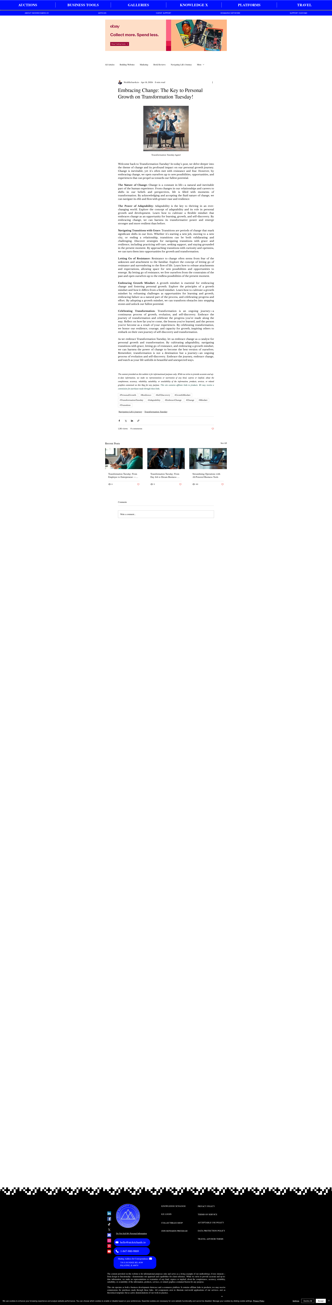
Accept (321, 1301)
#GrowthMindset (182, 395)
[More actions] (212, 82)
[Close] (328, 1301)
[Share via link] (138, 420)
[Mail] (117, 1242)
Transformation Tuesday (155, 412)
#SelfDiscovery (163, 395)
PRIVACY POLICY (206, 1206)
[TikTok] (109, 1224)
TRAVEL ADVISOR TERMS (210, 1238)
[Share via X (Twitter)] (125, 420)
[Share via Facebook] (119, 420)
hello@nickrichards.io (133, 1242)
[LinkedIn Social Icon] (109, 1213)
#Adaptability (154, 400)
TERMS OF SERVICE (207, 1214)
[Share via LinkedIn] (132, 420)
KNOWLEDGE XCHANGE (173, 1206)
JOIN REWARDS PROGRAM (174, 1230)
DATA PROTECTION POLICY (211, 1230)
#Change (190, 400)
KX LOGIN (166, 1214)
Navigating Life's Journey (181, 64)
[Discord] (109, 1235)
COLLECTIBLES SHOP (172, 1222)
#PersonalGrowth (128, 395)
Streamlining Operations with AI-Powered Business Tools (206, 475)
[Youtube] (109, 1251)
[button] (83, 5)
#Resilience (146, 395)
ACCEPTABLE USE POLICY (211, 1222)
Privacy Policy (258, 1301)
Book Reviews (159, 64)
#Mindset (203, 400)
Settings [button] (296, 1301)
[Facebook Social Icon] (109, 1219)
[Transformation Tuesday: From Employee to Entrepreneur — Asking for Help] (124, 458)
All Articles (110, 64)
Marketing (144, 64)
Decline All (307, 1301)
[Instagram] (109, 1241)
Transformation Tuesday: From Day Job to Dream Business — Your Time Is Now (164, 475)
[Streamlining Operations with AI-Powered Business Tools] (208, 458)
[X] (109, 1230)
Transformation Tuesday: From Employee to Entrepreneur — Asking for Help (122, 475)
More (199, 64)
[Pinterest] (109, 1246)
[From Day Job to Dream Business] (166, 458)
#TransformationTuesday (131, 400)
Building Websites (127, 64)
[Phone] (117, 1251)
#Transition (125, 405)
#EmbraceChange (173, 400)
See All (224, 443)
